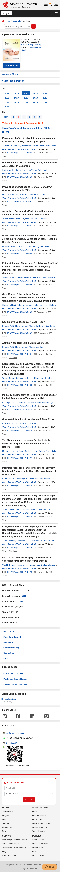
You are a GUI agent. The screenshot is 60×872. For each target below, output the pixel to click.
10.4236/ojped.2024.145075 (19, 517)
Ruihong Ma (20, 378)
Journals (17, 21)
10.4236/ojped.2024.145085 (19, 253)
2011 (7, 107)
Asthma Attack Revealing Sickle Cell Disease (26, 343)
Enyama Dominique (48, 277)
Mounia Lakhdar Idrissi (39, 326)
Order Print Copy (11, 647)
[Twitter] (5, 716)
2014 (26, 102)
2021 (7, 98)
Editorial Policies (39, 815)
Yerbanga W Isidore (25, 479)
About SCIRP (40, 807)
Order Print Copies (10, 844)
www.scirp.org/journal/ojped (32, 45)
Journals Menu (10, 74)
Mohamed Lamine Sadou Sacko (36, 146)
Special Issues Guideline (15, 685)
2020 (16, 98)
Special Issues (38, 831)
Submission (11, 65)
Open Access (38, 840)
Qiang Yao (38, 378)
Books (5, 819)
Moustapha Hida (36, 347)
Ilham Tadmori (21, 326)
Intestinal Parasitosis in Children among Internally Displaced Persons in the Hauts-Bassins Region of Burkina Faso (29, 471)
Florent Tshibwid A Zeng (46, 565)
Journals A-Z (7, 811)
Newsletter (8, 642)
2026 (7, 93)
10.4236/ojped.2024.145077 (19, 458)
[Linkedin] (32, 716)
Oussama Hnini (9, 305)
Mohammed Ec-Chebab (39, 541)
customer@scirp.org (15, 733)
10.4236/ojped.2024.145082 (19, 333)
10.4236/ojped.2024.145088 (19, 177)
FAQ (5, 658)
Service (6, 835)
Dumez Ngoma (32, 219)
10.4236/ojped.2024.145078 (19, 430)
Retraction (36, 851)
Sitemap (5, 823)
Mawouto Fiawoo (9, 246)
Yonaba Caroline (42, 479)
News (4, 831)
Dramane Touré (44, 510)
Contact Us (8, 653)
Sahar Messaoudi (24, 305)
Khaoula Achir (8, 326)
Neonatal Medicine (8, 699)
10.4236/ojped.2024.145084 (19, 284)
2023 (35, 93)
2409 (20, 601)
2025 (16, 93)
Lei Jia (30, 378)
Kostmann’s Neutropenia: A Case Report (23, 322)
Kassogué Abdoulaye (44, 402)
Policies (37, 835)
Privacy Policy (38, 855)
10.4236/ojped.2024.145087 (19, 201)
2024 (26, 93)
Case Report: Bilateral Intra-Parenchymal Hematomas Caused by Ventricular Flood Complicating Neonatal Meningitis (29, 297)
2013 (35, 102)
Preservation (37, 847)
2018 (35, 98)
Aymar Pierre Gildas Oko (13, 219)
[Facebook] (18, 716)
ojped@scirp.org (34, 47)
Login (6, 13)
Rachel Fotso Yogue (28, 170)
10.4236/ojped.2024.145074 (19, 548)
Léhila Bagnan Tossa (11, 194)
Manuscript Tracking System (14, 840)
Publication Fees (39, 827)
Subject (5, 815)
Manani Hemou (25, 246)
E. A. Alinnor (7, 423)
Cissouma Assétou (26, 402)
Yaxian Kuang (8, 378)
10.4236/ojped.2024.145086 (19, 226)
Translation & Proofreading (14, 847)
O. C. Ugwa (19, 423)
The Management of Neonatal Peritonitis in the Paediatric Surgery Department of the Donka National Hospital (26, 443)
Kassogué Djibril (9, 402)
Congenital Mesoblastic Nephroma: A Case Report (28, 419)
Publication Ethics (40, 844)
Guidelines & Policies (13, 81)
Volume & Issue (9, 855)
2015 (16, 102)
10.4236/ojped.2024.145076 (19, 485)
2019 (26, 98)
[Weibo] (46, 716)
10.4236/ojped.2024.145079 (19, 409)
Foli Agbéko (38, 246)
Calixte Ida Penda (10, 170)
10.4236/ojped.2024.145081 (19, 354)
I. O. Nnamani (31, 423)
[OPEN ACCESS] (51, 5)
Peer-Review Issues (41, 823)
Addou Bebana (8, 541)
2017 (45, 98)
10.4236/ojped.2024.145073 (19, 572)
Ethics (34, 811)
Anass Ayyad (22, 541)
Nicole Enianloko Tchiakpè (33, 194)
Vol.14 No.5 (31, 149)
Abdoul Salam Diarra (11, 510)
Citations (25, 50)
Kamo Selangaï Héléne (28, 277)
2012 (45, 102)
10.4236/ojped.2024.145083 (19, 312)
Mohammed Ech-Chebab (44, 305)
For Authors (37, 819)
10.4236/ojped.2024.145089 (19, 153)
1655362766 (11, 743)
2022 (45, 93)
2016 (7, 102)
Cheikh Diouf (28, 565)
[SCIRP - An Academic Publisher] (19, 5)
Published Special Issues (15, 679)
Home (7, 21)
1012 (24, 596)
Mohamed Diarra (29, 510)
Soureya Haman (9, 277)
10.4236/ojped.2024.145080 (19, 385)
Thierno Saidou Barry (11, 146)
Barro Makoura (8, 479)
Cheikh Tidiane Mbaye (12, 565)
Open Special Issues (13, 673)
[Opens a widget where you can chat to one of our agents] (49, 867)
